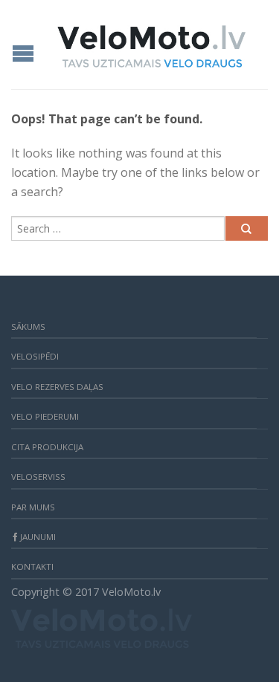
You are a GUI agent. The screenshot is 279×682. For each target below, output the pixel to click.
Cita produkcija (47, 446)
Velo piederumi (45, 416)
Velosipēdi (35, 356)
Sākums (28, 326)
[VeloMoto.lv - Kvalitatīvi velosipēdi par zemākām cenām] (151, 42)
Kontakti (32, 566)
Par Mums (33, 507)
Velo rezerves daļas (57, 386)
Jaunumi (38, 536)
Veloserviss (38, 476)
